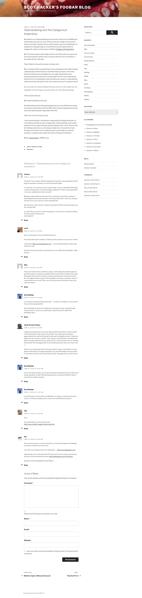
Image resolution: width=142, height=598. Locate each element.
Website (27, 540)
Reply (26, 220)
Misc (85, 80)
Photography (88, 92)
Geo (85, 68)
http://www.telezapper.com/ (66, 450)
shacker (41, 27)
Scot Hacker (29, 295)
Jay (25, 437)
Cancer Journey (89, 53)
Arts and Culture (34, 146)
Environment (88, 57)
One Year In (96, 180)
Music (86, 84)
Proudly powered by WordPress (33, 593)
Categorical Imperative (65, 49)
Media (86, 76)
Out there (87, 88)
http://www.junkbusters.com (42, 244)
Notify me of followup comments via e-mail (40, 514)
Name (27, 519)
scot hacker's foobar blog (57, 7)
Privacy (30, 149)
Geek (86, 64)
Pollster (86, 99)
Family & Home (89, 61)
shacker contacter (90, 168)
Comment (28, 483)
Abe (25, 265)
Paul (85, 191)
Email (27, 529)
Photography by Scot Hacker (96, 125)
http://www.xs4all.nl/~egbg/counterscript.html (39, 424)
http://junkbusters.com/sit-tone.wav (61, 456)
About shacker (89, 164)
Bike (85, 49)
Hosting (86, 72)
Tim (25, 411)
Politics (86, 95)
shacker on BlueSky (93, 132)
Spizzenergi (33, 138)
